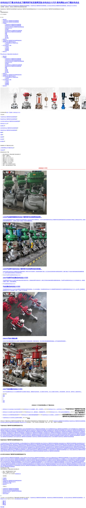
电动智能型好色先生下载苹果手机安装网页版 (55, 447)
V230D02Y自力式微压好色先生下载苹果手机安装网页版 (56, 457)
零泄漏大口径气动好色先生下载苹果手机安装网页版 (15, 430)
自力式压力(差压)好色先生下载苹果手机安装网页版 (67, 465)
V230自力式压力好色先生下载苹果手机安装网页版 (31, 461)
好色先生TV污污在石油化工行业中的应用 (11, 409)
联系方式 (5, 85)
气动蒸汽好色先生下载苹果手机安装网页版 (22, 434)
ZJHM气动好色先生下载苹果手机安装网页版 (22, 436)
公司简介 (7, 80)
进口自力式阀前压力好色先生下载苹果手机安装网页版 (44, 464)
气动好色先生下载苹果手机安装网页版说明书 (12, 74)
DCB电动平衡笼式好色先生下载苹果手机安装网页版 (36, 449)
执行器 (6, 71)
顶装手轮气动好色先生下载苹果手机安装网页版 (36, 430)
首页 (7, 112)
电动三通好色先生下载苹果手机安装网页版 (9, 445)
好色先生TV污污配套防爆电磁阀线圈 (30, 414)
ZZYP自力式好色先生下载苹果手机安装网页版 (74, 461)
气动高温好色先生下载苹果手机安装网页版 (55, 430)
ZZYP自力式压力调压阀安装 (31, 458)
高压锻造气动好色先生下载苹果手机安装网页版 (70, 435)
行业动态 (7, 78)
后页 (4, 400)
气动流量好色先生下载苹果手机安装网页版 (33, 432)
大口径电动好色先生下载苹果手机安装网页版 (9, 443)
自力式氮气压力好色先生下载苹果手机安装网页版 (35, 460)
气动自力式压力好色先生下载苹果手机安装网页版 (66, 464)
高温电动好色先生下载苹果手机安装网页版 (65, 448)
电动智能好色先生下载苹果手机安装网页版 (36, 447)
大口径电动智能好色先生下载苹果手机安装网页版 (30, 443)
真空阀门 (7, 63)
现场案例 (7, 83)
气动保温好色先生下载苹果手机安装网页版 (63, 431)
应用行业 (5, 73)
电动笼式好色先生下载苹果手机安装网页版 (55, 444)
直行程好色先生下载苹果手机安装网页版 (13, 64)
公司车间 (7, 82)
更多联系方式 (18, 473)
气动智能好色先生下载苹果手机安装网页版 (40, 434)
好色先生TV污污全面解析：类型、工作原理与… (34, 409)
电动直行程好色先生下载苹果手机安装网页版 (17, 447)
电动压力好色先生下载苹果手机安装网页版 (64, 445)
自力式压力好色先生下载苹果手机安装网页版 (14, 61)
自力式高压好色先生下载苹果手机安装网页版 (11, 461)
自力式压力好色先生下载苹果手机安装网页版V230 (32, 462)
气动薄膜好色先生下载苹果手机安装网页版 (44, 431)
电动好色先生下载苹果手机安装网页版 (13, 59)
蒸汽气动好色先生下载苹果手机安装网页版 (58, 434)
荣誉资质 (7, 84)
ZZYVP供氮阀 (62, 458)
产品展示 (11, 112)
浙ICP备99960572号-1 (19, 498)
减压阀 (6, 69)
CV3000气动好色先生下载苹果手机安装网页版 (11, 435)
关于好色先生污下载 (7, 483)
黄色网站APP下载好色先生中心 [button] (9, 75)
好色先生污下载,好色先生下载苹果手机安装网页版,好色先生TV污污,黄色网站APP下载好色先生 (39, 2)
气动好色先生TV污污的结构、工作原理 (50, 414)
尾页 (4, 401)
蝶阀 (6, 67)
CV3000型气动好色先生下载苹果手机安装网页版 (31, 435)
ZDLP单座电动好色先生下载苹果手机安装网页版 (33, 450)
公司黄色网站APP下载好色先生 (11, 77)
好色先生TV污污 (8, 62)
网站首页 (5, 56)
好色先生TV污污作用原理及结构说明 (10, 414)
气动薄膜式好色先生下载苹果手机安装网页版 (26, 431)
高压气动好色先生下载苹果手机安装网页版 (51, 435)
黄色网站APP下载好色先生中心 (9, 481)
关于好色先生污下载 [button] (7, 79)
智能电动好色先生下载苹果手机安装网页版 (16, 449)
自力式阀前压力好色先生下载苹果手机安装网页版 (56, 460)
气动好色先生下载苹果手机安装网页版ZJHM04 (41, 436)
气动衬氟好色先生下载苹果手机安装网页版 (15, 432)
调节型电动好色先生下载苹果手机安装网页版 (13, 450)
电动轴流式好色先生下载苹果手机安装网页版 (74, 447)
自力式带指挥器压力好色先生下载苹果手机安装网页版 (24, 465)
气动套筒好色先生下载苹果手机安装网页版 (70, 432)
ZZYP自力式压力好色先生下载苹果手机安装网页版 (14, 458)
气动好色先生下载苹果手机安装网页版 (13, 58)
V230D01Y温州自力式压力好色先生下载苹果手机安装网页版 (32, 457)
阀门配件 (7, 72)
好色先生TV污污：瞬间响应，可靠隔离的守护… (36, 411)
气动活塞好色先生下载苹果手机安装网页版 (52, 432)
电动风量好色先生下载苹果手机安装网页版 (46, 445)
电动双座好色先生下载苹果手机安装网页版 (27, 445)
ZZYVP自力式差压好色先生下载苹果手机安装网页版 (53, 461)
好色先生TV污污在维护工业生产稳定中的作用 (12, 411)
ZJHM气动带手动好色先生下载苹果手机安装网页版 (11, 428)
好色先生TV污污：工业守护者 (55, 409)
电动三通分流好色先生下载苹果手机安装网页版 (74, 444)
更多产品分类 (5, 493)
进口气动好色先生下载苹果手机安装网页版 (74, 430)
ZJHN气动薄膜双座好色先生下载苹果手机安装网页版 (57, 428)
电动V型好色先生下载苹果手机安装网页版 (49, 443)
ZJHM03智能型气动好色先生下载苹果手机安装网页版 (63, 436)
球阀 (6, 68)
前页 (4, 396)
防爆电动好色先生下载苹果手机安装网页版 (47, 448)
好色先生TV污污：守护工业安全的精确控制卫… (61, 411)
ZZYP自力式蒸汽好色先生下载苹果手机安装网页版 (48, 458)
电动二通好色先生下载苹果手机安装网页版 (19, 444)
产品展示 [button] (5, 57)
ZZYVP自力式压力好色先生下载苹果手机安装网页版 (14, 460)
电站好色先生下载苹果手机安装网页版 (13, 66)
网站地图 (26, 498)
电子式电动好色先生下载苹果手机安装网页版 (28, 448)
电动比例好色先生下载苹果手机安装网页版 (67, 443)
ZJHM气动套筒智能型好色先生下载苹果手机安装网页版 (33, 428)
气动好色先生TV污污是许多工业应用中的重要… (13, 417)
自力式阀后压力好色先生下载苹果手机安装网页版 (46, 465)
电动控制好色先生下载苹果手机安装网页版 (37, 444)
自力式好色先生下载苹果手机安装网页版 (72, 462)
